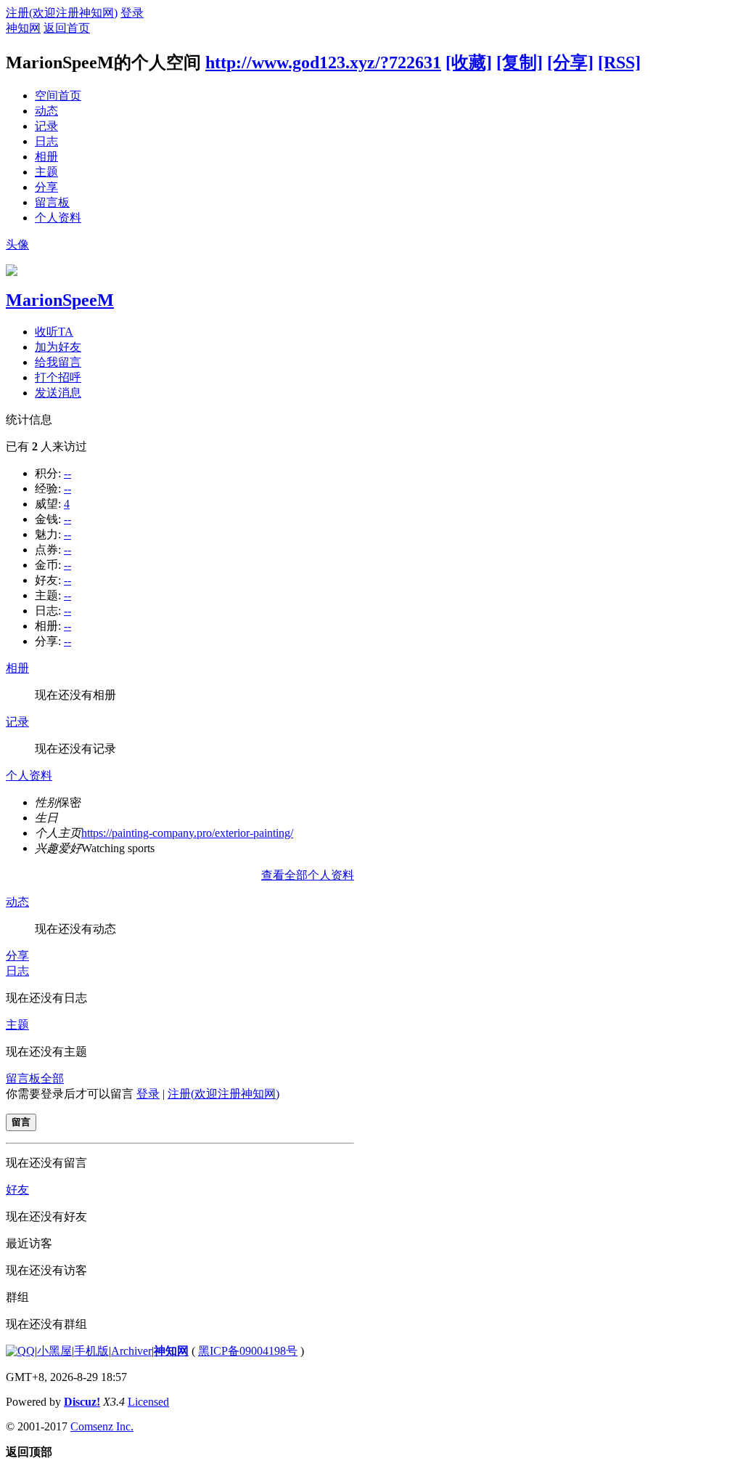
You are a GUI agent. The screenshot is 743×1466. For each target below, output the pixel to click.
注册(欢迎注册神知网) (62, 13)
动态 (46, 111)
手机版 (91, 1351)
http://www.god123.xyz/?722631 (323, 62)
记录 (46, 126)
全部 (52, 1078)
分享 (46, 187)
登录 (132, 13)
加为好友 (58, 347)
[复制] (519, 62)
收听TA (54, 331)
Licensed (148, 1402)
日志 (46, 141)
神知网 (23, 28)
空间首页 (58, 95)
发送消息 (58, 392)
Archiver (131, 1351)
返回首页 (67, 28)
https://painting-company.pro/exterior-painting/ (187, 833)
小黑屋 (54, 1351)
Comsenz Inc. (102, 1426)
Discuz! (82, 1402)
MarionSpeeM (60, 300)
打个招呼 (58, 377)
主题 (46, 172)
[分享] (570, 62)
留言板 (52, 202)
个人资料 (58, 217)
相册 (46, 156)
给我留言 (58, 362)
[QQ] (20, 1351)
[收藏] (469, 62)
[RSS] (619, 62)
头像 (17, 244)
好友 (17, 1189)
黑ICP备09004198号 (247, 1351)
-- (67, 473)
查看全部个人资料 (307, 875)
